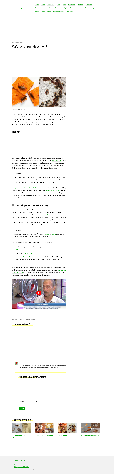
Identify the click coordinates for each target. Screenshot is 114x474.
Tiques (43, 4)
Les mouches (89, 4)
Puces (64, 4)
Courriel (36, 401)
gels (32, 253)
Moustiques (80, 4)
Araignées (93, 8)
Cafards (58, 4)
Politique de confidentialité (21, 467)
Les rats (44, 8)
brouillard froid (52, 247)
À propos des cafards (17, 42)
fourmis (54, 234)
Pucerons (57, 8)
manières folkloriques (27, 257)
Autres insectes (69, 11)
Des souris (37, 8)
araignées (46, 234)
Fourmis (51, 8)
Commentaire (22, 381)
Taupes (86, 8)
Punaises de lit (50, 4)
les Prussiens (49, 215)
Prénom (21, 401)
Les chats (37, 11)
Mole (43, 11)
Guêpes (49, 11)
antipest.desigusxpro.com (21, 8)
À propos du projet (19, 460)
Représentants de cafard (53, 190)
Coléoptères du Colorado (68, 8)
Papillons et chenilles (58, 11)
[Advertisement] (57, 28)
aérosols (27, 253)
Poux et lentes (71, 4)
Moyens (37, 4)
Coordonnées (17, 462)
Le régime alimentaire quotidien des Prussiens (26, 188)
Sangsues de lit (56, 160)
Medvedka (79, 8)
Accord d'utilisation (19, 465)
